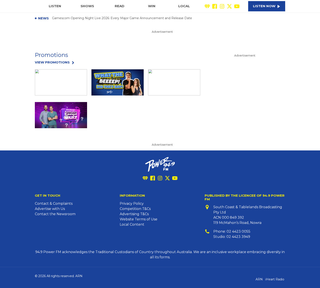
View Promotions (52, 62)
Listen (55, 6)
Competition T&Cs (135, 209)
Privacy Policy (132, 203)
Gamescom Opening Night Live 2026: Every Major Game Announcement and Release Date (122, 18)
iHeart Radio (274, 279)
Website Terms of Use (138, 219)
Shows (87, 6)
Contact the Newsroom (55, 214)
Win (151, 6)
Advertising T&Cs (134, 214)
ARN (259, 279)
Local (184, 6)
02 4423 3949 (238, 237)
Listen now (264, 6)
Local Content (132, 224)
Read (119, 6)
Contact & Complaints (53, 203)
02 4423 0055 (238, 231)
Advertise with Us (50, 209)
